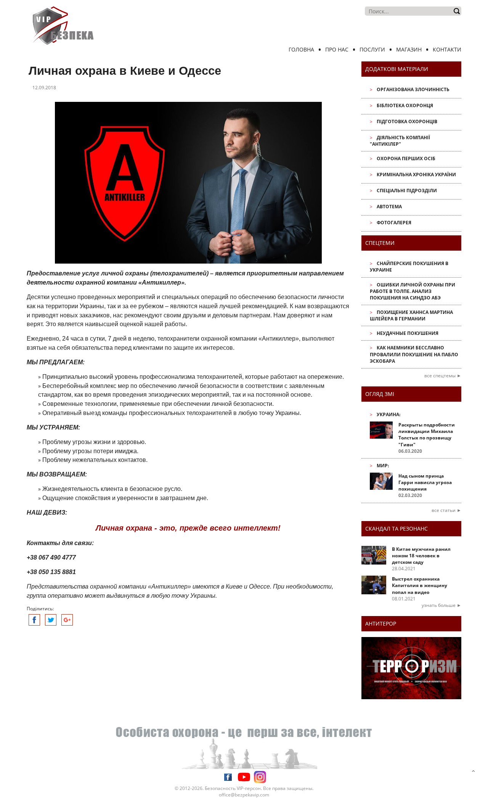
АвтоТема (389, 206)
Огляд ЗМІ (379, 393)
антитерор (380, 623)
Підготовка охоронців (407, 121)
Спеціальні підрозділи (407, 190)
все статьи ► (446, 510)
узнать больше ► (441, 605)
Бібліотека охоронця (405, 105)
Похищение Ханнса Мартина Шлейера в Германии (411, 315)
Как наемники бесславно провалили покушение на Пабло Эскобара (414, 354)
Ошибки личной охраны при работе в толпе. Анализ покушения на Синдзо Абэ (412, 291)
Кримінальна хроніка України (416, 174)
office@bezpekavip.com (244, 795)
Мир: (383, 465)
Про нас (336, 49)
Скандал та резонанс (396, 528)
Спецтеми (380, 242)
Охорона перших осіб (406, 158)
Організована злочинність (413, 89)
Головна (301, 49)
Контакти (447, 49)
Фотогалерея (394, 222)
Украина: (388, 414)
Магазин (409, 49)
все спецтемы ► (442, 375)
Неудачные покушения (407, 333)
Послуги (372, 49)
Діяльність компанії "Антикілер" (400, 140)
